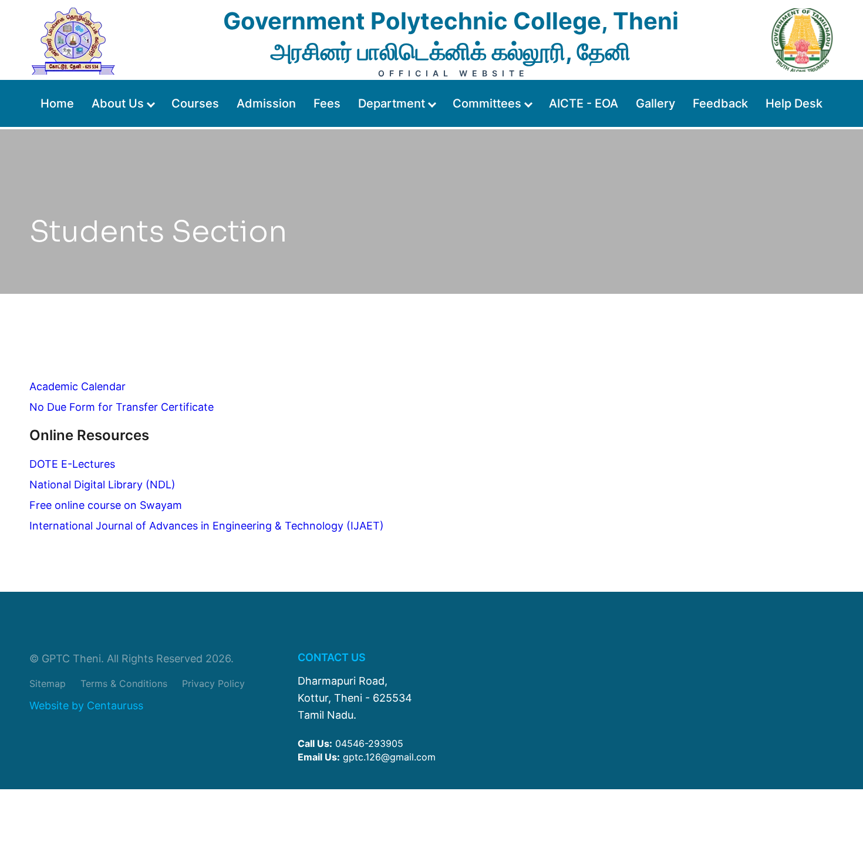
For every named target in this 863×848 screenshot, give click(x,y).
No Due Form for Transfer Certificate (121, 407)
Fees (327, 103)
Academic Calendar (77, 386)
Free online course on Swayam (105, 505)
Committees (487, 103)
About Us (118, 103)
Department (391, 103)
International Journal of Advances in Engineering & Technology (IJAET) (206, 525)
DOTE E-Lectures (72, 464)
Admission (266, 103)
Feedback (720, 103)
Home (57, 103)
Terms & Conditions (123, 683)
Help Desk (794, 103)
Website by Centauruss (86, 706)
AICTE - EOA (583, 103)
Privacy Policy (213, 683)
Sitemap (47, 683)
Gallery (655, 103)
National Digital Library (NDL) (102, 484)
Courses (195, 103)
